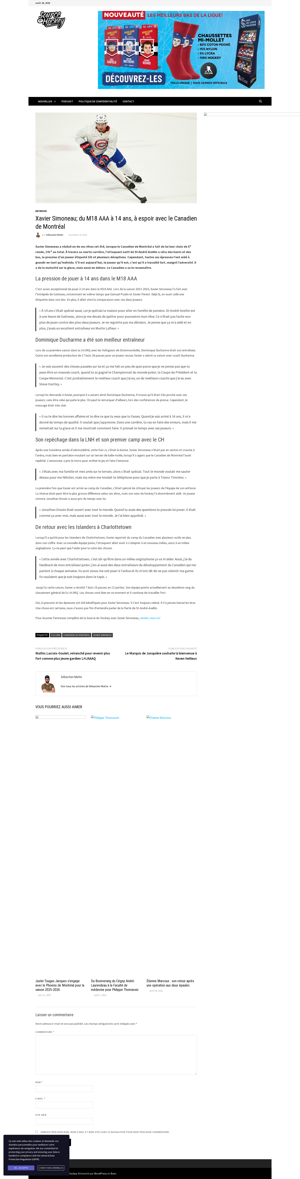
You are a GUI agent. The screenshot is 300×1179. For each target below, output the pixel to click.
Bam (113, 1173)
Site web (40, 1114)
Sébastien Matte (54, 234)
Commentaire (44, 1032)
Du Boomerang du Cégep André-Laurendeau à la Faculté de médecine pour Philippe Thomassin (114, 985)
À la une (55, 635)
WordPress (100, 1173)
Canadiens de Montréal (77, 635)
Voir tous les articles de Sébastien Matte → (86, 686)
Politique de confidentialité (98, 101)
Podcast (67, 101)
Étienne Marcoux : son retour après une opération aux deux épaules (170, 983)
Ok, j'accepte (21, 1168)
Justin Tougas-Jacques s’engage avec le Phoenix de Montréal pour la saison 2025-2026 (59, 985)
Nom (39, 1082)
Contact (128, 101)
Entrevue (41, 211)
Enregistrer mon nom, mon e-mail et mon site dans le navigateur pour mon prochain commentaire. (105, 1132)
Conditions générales (51, 1168)
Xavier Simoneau (102, 635)
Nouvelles (45, 101)
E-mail (40, 1098)
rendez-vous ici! (150, 618)
